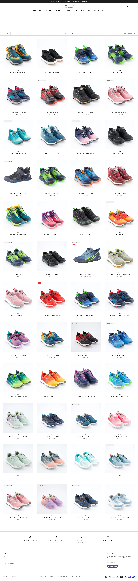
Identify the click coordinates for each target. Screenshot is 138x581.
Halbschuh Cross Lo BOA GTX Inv (120, 274)
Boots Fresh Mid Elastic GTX (86, 153)
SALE (75, 10)
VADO (15, 15)
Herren (41, 10)
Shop (11, 15)
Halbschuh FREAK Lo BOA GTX (120, 396)
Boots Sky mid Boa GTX (52, 193)
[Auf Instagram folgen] (8, 571)
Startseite (6, 15)
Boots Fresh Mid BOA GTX (52, 153)
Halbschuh (119, 234)
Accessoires (67, 10)
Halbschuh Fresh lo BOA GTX (18, 517)
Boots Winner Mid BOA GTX (86, 234)
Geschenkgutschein (100, 10)
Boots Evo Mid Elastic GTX (86, 72)
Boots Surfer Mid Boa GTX (52, 234)
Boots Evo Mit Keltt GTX (18, 112)
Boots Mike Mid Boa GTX (120, 153)
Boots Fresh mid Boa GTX (119, 112)
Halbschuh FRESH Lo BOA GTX (86, 477)
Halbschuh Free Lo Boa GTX (52, 436)
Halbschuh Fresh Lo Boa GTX (52, 517)
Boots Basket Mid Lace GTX (52, 72)
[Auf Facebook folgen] (4, 571)
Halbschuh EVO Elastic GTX (52, 315)
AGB (4, 558)
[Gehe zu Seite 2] (73, 525)
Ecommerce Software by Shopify (72, 576)
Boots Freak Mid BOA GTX (86, 112)
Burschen (58, 10)
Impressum (6, 561)
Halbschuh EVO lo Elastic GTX (18, 355)
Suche (4, 556)
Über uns (82, 10)
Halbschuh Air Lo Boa (52, 274)
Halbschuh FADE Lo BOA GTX (52, 355)
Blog (89, 10)
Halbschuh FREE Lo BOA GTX (86, 436)
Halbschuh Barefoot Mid (86, 274)
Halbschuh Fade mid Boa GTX (86, 396)
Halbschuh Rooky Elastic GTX (120, 517)
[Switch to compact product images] (7, 33)
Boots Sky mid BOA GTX (120, 193)
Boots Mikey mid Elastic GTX (18, 193)
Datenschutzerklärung (8, 563)
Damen (34, 10)
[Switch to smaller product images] (5, 33)
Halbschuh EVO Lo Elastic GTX (119, 315)
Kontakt (5, 565)
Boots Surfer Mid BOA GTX (18, 234)
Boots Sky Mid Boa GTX (86, 193)
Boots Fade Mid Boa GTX (52, 112)
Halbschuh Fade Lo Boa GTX (52, 396)
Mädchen (49, 10)
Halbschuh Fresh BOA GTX (120, 436)
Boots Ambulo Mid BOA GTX (18, 72)
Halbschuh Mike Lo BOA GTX (86, 517)
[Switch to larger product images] (2, 33)
